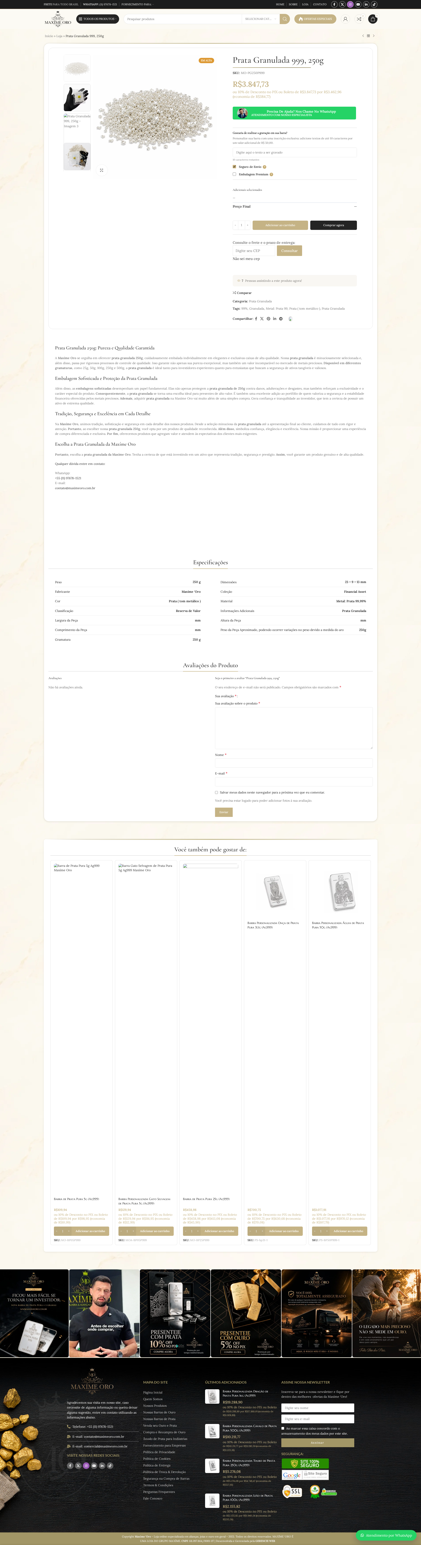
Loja (59, 36)
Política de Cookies (156, 1459)
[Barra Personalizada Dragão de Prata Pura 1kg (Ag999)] (212, 1403)
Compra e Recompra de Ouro (164, 1432)
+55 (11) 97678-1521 (68, 478)
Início (49, 36)
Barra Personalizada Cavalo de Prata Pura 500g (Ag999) (250, 1428)
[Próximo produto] (373, 36)
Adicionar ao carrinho (280, 225)
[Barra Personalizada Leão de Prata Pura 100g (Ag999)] (212, 1507)
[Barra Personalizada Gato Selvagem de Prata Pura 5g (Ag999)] (146, 1029)
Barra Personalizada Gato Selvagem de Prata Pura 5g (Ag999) (144, 1201)
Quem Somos (152, 1399)
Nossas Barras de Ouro (159, 1412)
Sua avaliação (225, 696)
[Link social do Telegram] (281, 318)
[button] (81, 1231)
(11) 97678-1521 (100, 4)
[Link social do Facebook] (334, 4)
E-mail (221, 773)
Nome (221, 754)
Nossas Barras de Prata (159, 1419)
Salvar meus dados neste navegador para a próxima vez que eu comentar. (272, 792)
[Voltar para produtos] (368, 36)
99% (244, 309)
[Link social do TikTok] (374, 4)
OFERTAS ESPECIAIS (318, 19)
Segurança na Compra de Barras (166, 1479)
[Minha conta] (345, 19)
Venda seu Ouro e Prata (160, 1426)
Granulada (256, 309)
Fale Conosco (152, 1498)
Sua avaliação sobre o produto (237, 703)
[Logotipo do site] (58, 19)
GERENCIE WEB (265, 1541)
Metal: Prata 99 (277, 309)
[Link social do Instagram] (350, 4)
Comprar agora (333, 225)
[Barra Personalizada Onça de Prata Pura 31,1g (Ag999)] (275, 891)
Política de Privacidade (159, 1452)
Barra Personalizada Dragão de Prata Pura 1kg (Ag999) (245, 1393)
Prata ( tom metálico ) (304, 309)
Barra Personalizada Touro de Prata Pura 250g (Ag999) (249, 1463)
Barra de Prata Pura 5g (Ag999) (76, 1199)
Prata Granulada (260, 301)
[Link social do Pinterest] (268, 318)
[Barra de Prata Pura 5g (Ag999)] (81, 1029)
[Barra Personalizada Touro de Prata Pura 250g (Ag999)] (212, 1472)
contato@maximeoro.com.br (75, 488)
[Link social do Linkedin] (366, 4)
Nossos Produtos (155, 1406)
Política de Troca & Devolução (164, 1472)
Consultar (289, 250)
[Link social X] (342, 4)
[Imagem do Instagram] (104, 1313)
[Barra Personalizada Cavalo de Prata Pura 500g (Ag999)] (212, 1438)
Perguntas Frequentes (159, 1492)
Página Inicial (152, 1392)
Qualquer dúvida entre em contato (80, 464)
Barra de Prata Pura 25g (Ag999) (206, 1199)
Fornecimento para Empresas (164, 1445)
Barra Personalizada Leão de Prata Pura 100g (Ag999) (248, 1498)
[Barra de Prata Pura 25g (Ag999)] (210, 1029)
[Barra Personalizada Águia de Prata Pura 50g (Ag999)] (339, 891)
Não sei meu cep (246, 258)
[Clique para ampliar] (101, 170)
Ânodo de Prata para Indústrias (165, 1439)
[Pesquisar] (285, 19)
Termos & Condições (158, 1485)
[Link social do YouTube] (358, 4)
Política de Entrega (156, 1465)
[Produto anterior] (363, 36)
